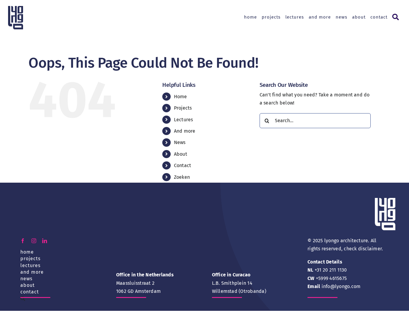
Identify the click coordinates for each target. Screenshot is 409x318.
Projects (183, 108)
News (180, 142)
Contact (182, 165)
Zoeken (182, 177)
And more (185, 131)
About (180, 154)
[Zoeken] (395, 17)
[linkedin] (44, 240)
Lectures (183, 119)
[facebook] (22, 240)
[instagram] (33, 240)
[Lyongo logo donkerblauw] (15, 8)
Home (180, 96)
